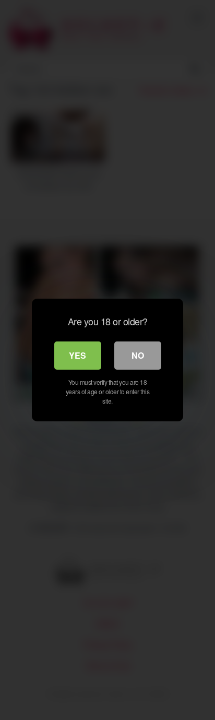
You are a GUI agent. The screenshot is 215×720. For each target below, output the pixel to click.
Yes (77, 355)
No (138, 355)
